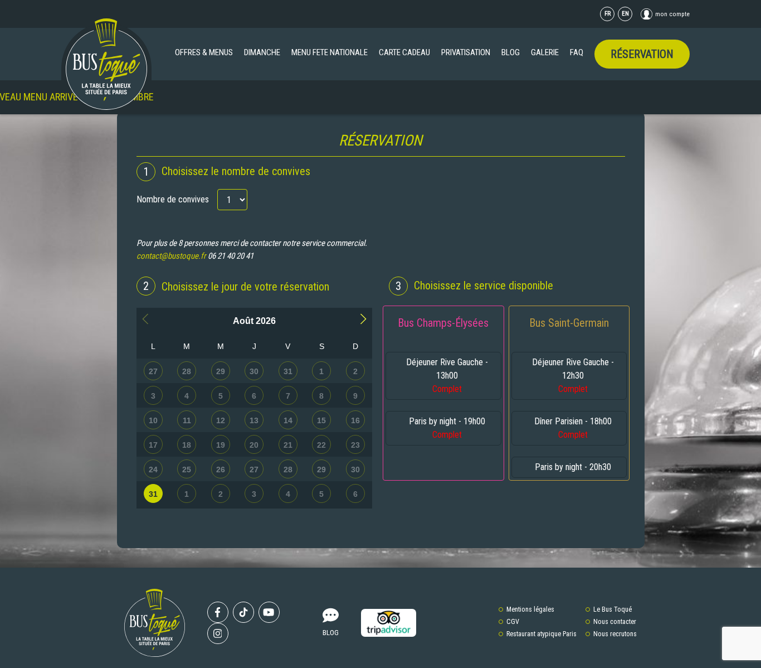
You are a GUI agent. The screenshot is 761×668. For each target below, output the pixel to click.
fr (607, 13)
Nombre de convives (172, 199)
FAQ (576, 52)
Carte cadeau (404, 52)
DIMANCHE (262, 52)
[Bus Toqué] (106, 64)
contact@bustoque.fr (171, 256)
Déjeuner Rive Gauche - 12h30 (573, 375)
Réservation (642, 54)
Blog (510, 52)
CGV (512, 622)
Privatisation (465, 52)
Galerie (545, 52)
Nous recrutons (615, 634)
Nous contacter (614, 622)
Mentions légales (530, 609)
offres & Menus (204, 52)
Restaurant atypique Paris (541, 634)
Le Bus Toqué (612, 609)
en (625, 13)
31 (153, 494)
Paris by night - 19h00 (447, 428)
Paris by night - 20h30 (573, 467)
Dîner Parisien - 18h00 (573, 428)
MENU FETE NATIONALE (329, 52)
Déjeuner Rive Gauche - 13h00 (447, 375)
